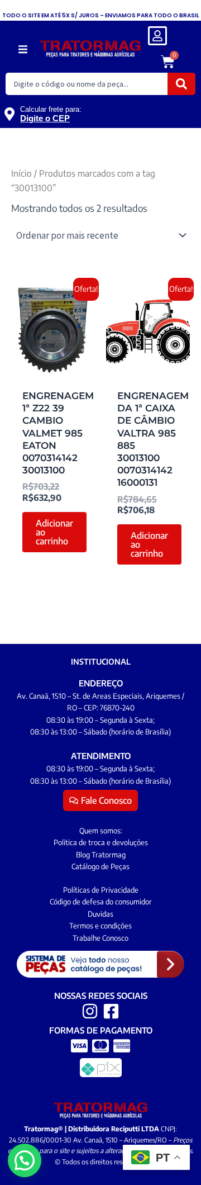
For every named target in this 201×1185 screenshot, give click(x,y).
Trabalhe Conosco (100, 937)
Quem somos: (100, 830)
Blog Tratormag (101, 854)
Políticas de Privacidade (100, 889)
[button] (22, 49)
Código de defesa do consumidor (101, 901)
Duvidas (100, 913)
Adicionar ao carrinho (54, 532)
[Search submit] (181, 84)
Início (21, 173)
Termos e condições (100, 925)
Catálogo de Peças (100, 866)
